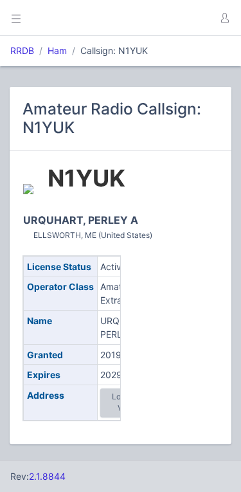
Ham (57, 50)
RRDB (22, 50)
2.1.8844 (47, 476)
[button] (224, 18)
